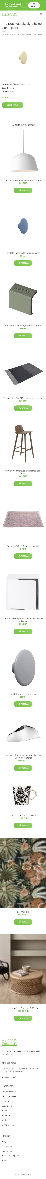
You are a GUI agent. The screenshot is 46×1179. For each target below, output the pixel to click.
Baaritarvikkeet (9, 1091)
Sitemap (5, 1160)
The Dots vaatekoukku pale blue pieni (23, 253)
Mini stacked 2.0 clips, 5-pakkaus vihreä (23, 325)
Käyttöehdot (7, 1151)
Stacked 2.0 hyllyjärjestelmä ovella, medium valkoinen (23, 620)
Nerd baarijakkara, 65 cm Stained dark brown (23, 472)
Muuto (27, 84)
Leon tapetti (23, 912)
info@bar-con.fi (9, 1077)
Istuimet (5, 1101)
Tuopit (4, 1110)
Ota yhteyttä (7, 1146)
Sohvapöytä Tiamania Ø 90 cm (23, 1008)
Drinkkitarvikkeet (9, 1096)
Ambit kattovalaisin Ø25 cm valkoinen (23, 180)
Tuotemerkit (18, 84)
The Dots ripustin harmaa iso (23, 694)
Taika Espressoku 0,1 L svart (23, 815)
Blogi (4, 1141)
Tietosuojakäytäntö (10, 1156)
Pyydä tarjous (34, 5)
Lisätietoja (12, 105)
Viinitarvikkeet (8, 1125)
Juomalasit (7, 1106)
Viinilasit (5, 1120)
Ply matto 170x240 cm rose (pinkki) (23, 546)
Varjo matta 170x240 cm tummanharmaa (23, 398)
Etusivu (5, 32)
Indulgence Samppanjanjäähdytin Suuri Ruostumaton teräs (23, 756)
